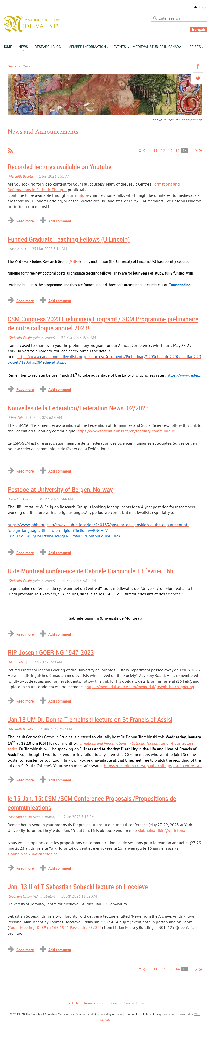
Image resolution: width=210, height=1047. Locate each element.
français (199, 29)
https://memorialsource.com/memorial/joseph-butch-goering (140, 686)
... (149, 150)
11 (155, 150)
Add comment (59, 220)
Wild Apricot (163, 1037)
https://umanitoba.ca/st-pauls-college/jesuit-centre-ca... (153, 765)
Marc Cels (16, 417)
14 (177, 150)
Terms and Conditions (100, 1003)
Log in (203, 7)
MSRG (75, 261)
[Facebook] (198, 66)
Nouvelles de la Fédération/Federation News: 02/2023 (78, 408)
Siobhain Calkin (20, 337)
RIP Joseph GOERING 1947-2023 (51, 652)
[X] (198, 78)
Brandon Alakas (20, 499)
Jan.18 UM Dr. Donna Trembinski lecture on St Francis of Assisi (90, 719)
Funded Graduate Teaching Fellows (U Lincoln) (69, 239)
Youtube (81, 195)
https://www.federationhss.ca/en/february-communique (126, 430)
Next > (196, 150)
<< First (140, 150)
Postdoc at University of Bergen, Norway (60, 489)
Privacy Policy (133, 1003)
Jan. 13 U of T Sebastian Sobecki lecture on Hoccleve (78, 886)
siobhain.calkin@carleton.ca (163, 830)
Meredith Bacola (21, 176)
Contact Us (69, 1003)
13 (170, 150)
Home (12, 66)
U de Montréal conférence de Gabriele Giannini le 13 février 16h (90, 571)
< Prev (144, 150)
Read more (25, 220)
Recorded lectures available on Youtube (59, 166)
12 (163, 150)
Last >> (201, 150)
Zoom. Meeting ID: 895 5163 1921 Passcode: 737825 (55, 927)
